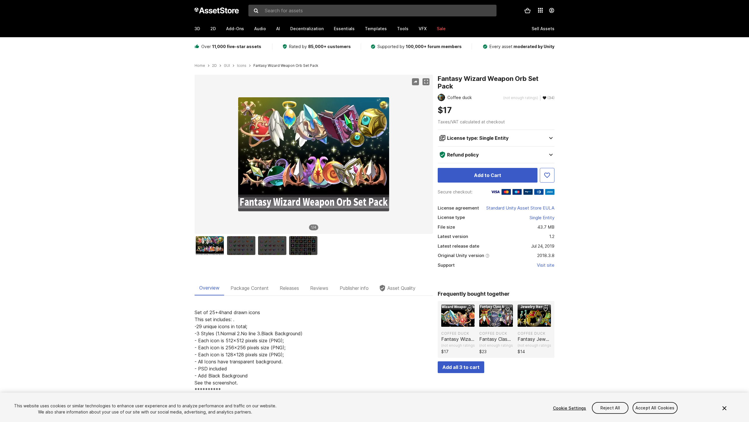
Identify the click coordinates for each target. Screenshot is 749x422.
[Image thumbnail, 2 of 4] (242, 245)
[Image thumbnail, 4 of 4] (304, 245)
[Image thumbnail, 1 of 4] (211, 245)
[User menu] (551, 10)
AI (278, 28)
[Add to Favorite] (547, 175)
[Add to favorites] (469, 309)
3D (197, 28)
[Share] (415, 81)
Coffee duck (455, 333)
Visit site (545, 265)
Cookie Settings (569, 408)
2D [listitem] (214, 66)
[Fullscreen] (426, 81)
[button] (527, 10)
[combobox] (372, 10)
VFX (423, 28)
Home (200, 66)
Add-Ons (235, 28)
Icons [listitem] (241, 66)
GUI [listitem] (227, 66)
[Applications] (540, 10)
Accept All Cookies (655, 408)
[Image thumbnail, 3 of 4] (273, 245)
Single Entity (542, 217)
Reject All (610, 408)
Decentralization (307, 28)
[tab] (209, 288)
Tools (402, 28)
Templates (376, 28)
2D (213, 28)
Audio (260, 28)
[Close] (724, 408)
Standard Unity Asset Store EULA (520, 208)
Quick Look (461, 321)
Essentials (344, 28)
